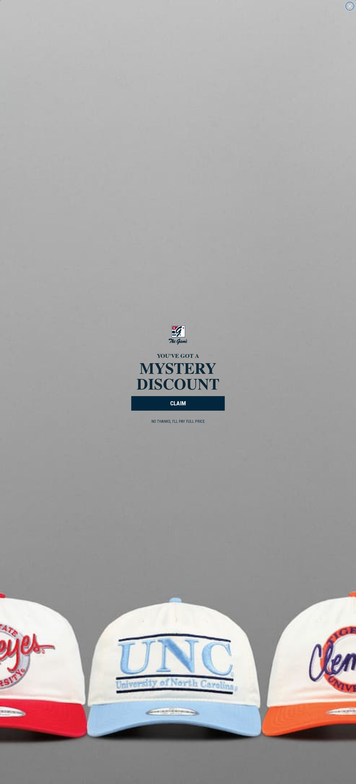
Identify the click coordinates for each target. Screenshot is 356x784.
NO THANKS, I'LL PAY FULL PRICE (178, 421)
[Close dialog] (350, 6)
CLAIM (178, 403)
